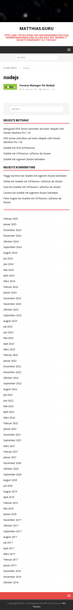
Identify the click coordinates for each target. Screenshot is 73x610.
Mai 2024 (8, 269)
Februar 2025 (10, 218)
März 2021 (9, 446)
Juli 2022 (8, 394)
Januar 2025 (9, 224)
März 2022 (9, 417)
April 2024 (8, 275)
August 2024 (10, 252)
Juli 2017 (8, 542)
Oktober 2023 (11, 309)
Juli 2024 (8, 258)
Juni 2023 (8, 332)
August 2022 (10, 389)
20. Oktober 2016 (29, 89)
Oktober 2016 (11, 582)
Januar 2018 (9, 514)
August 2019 (10, 491)
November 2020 (12, 463)
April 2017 (8, 548)
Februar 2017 (10, 559)
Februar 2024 (10, 286)
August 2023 (10, 321)
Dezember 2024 (12, 230)
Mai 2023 (8, 338)
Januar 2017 (9, 565)
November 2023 (12, 304)
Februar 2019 (10, 502)
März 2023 (9, 349)
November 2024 (12, 235)
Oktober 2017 (11, 525)
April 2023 (8, 343)
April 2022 (8, 411)
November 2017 (12, 519)
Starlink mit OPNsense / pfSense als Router (27, 153)
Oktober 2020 (11, 468)
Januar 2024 (9, 292)
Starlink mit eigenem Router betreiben (24, 159)
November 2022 (12, 372)
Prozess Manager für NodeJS (37, 85)
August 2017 (10, 537)
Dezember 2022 (12, 366)
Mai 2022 (8, 406)
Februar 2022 (10, 423)
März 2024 (9, 281)
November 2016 (12, 576)
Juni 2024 (8, 264)
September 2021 (12, 440)
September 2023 (12, 315)
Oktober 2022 (11, 377)
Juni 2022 (8, 400)
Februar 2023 (10, 355)
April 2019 (8, 497)
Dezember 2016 (12, 571)
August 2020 (10, 480)
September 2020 (12, 474)
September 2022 (12, 383)
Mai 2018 (8, 508)
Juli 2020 (8, 485)
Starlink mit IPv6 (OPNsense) (19, 147)
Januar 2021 (9, 457)
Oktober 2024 (11, 241)
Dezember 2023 (12, 298)
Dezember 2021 (12, 434)
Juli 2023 (8, 326)
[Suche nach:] (36, 57)
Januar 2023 (9, 360)
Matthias (45, 89)
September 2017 (12, 531)
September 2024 (12, 247)
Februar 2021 (10, 451)
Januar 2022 (9, 428)
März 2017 (9, 554)
